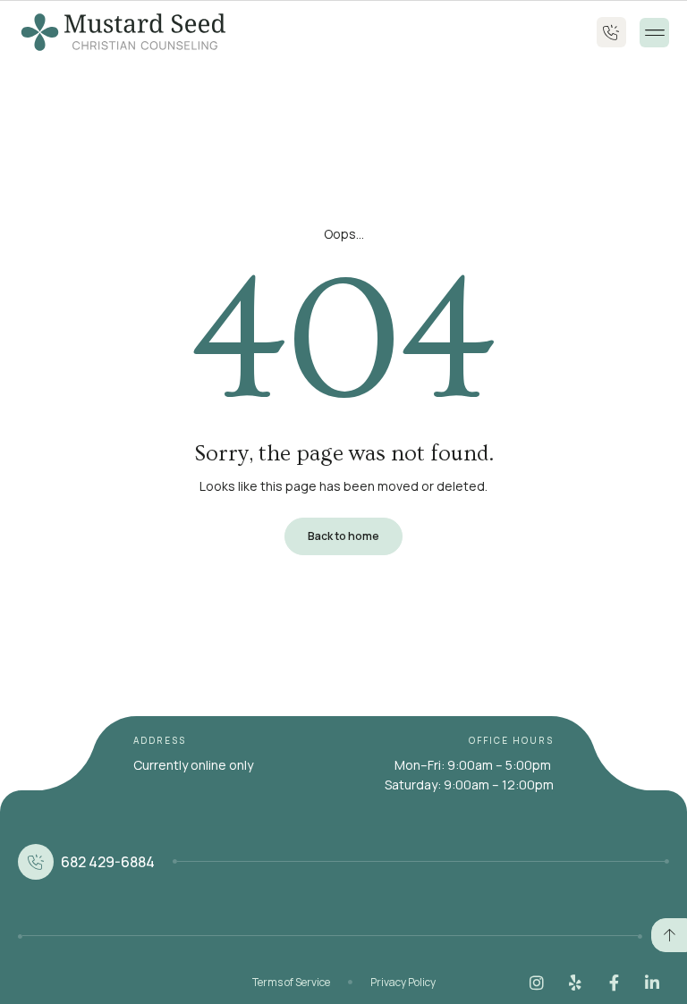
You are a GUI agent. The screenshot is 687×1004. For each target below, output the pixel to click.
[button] (654, 32)
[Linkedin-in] (652, 983)
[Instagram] (537, 983)
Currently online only (193, 764)
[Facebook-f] (614, 983)
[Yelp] (575, 983)
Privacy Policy (403, 982)
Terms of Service (291, 982)
